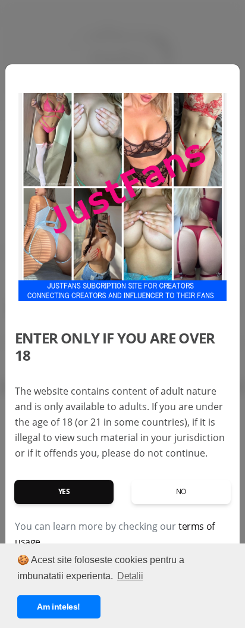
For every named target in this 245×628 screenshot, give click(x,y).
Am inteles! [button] (58, 606)
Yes (64, 491)
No (181, 491)
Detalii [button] (130, 576)
